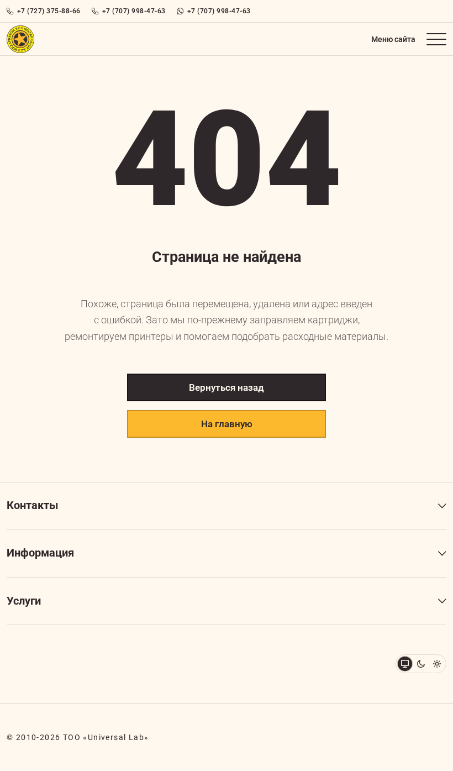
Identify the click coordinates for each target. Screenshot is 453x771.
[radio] (421, 664)
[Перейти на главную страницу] (20, 39)
